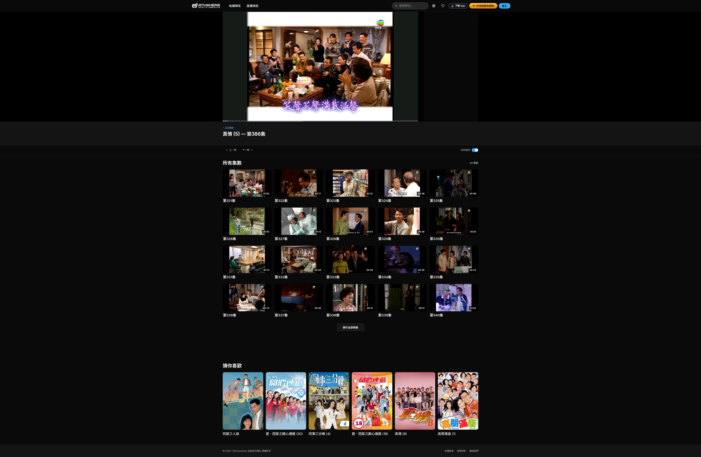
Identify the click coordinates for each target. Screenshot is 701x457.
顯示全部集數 (350, 327)
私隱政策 (449, 451)
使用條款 (461, 451)
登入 (504, 5)
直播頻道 (252, 6)
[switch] (475, 150)
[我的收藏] (443, 6)
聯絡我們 (474, 451)
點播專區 (235, 6)
